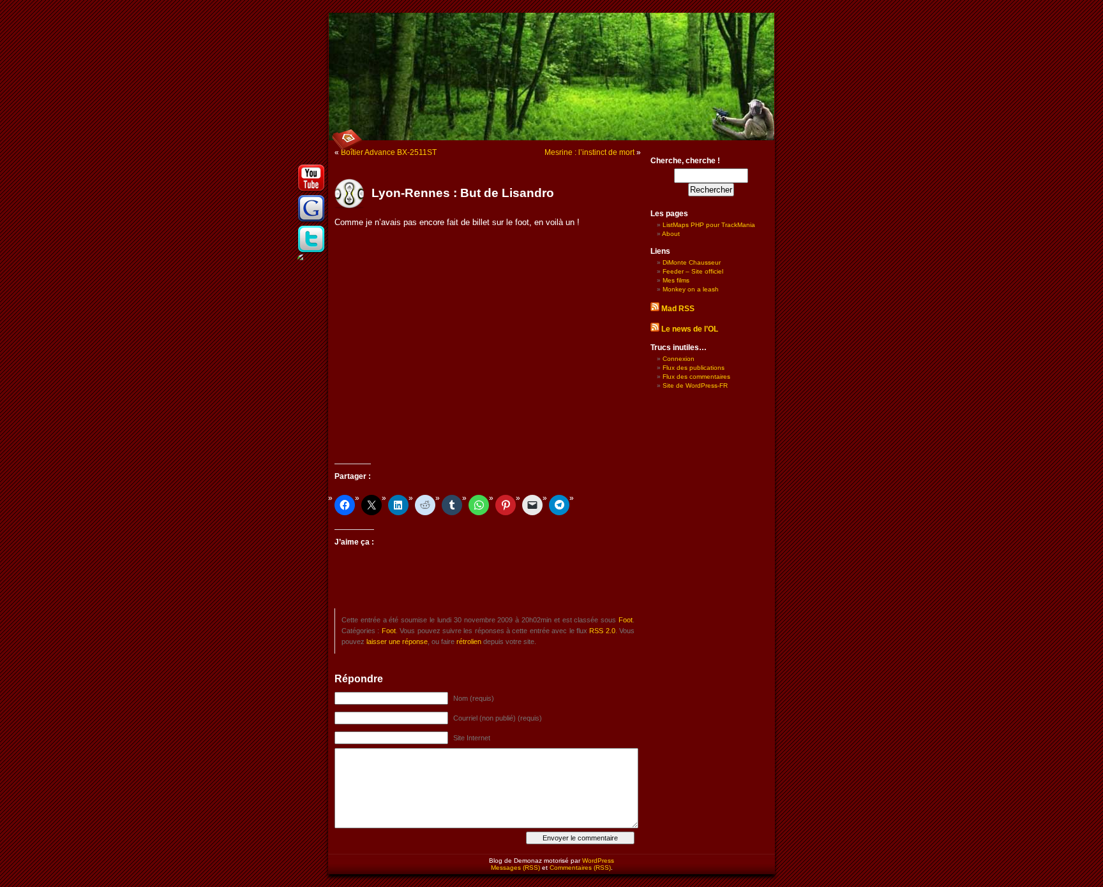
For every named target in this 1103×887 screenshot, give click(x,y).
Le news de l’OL (689, 329)
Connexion (678, 358)
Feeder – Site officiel (693, 271)
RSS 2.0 (602, 630)
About (671, 233)
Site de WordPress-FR (695, 385)
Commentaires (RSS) (580, 867)
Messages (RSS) (515, 867)
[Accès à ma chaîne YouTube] (311, 190)
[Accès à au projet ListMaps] (311, 221)
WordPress (598, 860)
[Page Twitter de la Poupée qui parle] (311, 251)
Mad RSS (677, 308)
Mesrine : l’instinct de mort (589, 152)
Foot (626, 620)
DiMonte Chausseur (692, 262)
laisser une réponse (397, 641)
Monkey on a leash (691, 289)
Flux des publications (693, 367)
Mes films (676, 280)
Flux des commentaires (696, 376)
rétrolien (468, 641)
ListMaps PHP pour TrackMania (709, 224)
